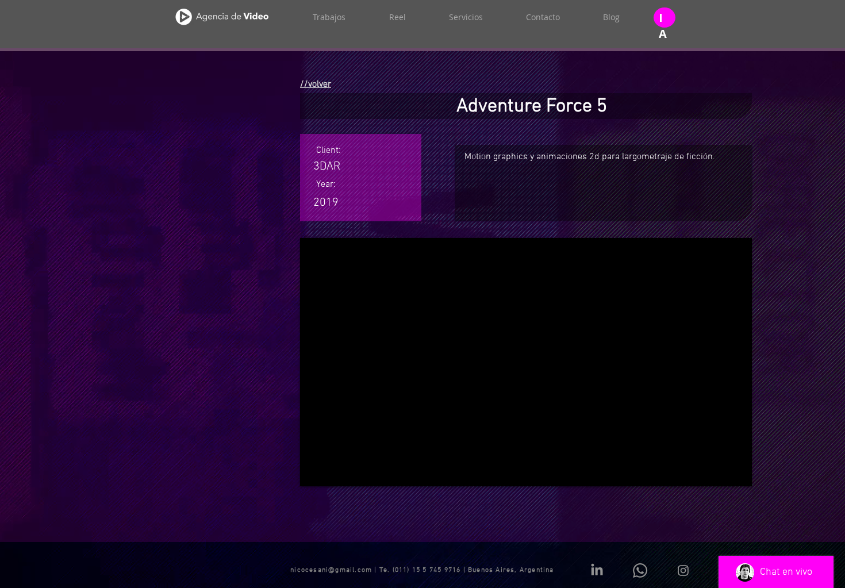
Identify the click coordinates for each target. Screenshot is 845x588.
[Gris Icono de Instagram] (683, 570)
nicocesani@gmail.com (331, 570)
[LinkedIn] (597, 570)
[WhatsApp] (640, 570)
